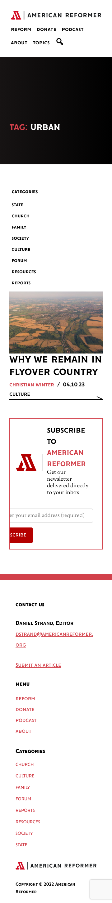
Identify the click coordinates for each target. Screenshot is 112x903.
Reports (21, 283)
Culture (21, 249)
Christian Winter (31, 385)
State (18, 205)
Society (20, 238)
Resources (24, 272)
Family (19, 227)
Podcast (73, 30)
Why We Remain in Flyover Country (55, 366)
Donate (46, 30)
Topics (41, 43)
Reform (21, 30)
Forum (19, 261)
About (19, 43)
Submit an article (38, 665)
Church (21, 216)
